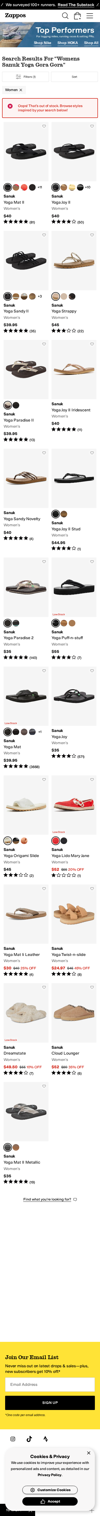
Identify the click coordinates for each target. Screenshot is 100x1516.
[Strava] (45, 1439)
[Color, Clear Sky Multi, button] (24, 296)
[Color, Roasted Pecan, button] (64, 296)
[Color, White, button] (72, 296)
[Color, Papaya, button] (24, 841)
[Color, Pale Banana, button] (72, 187)
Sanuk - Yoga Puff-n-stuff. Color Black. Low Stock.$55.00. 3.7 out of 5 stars (74, 609)
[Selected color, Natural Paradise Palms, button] (8, 405)
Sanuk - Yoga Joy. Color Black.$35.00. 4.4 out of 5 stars (74, 718)
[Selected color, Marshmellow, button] (8, 841)
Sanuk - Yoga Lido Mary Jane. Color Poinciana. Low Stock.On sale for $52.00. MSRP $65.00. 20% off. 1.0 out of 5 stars (74, 826)
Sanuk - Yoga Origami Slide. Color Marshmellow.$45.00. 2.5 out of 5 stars (26, 826)
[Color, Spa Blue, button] (16, 296)
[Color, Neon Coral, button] (24, 187)
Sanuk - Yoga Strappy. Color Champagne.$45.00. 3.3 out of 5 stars (74, 282)
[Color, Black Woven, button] (80, 187)
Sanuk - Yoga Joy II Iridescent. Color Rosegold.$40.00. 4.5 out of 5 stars (74, 391)
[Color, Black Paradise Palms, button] (16, 405)
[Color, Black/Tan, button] (32, 187)
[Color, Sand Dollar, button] (64, 623)
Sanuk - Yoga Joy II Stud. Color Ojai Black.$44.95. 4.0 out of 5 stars (74, 500)
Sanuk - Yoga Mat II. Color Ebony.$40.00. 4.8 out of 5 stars (26, 173)
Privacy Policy (50, 1475)
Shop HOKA (67, 43)
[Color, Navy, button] (32, 732)
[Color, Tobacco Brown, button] (32, 296)
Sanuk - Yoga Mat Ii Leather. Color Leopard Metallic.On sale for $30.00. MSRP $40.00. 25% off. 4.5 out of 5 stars (26, 930)
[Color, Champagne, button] (16, 1147)
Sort (74, 77)
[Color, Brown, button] (24, 732)
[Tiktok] (29, 1439)
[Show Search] (65, 16)
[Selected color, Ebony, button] (8, 187)
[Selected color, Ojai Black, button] (56, 514)
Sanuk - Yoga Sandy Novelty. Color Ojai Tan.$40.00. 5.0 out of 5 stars (26, 500)
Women (11, 90)
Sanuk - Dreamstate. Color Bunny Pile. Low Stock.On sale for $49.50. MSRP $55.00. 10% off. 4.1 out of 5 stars (26, 1029)
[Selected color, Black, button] (56, 187)
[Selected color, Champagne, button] (56, 296)
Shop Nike (43, 43)
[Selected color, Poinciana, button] (56, 841)
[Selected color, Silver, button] (8, 1147)
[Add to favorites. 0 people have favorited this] (44, 126)
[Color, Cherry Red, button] (16, 187)
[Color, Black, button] (16, 841)
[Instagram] (12, 1439)
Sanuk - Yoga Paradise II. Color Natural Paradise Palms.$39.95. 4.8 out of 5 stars (26, 391)
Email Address (23, 1384)
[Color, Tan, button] (64, 187)
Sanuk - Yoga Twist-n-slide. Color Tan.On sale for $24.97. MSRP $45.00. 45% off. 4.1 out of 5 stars (74, 930)
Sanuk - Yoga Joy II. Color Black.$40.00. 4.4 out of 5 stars (74, 173)
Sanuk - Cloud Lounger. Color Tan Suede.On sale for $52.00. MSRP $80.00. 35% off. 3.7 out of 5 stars (74, 1029)
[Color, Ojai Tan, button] (64, 514)
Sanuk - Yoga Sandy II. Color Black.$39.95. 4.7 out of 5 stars (26, 282)
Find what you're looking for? (47, 1199)
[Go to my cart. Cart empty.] (77, 16)
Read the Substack (76, 4)
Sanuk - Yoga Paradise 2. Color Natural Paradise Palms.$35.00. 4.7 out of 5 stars (26, 609)
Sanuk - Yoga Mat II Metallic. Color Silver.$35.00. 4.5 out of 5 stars (26, 1133)
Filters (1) (30, 77)
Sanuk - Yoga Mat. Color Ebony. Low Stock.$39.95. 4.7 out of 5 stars (26, 718)
